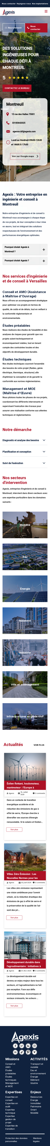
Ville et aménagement (25, 684)
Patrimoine (35, 1106)
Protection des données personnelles (16, 1140)
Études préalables (16, 326)
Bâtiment (25, 620)
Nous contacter (9, 4)
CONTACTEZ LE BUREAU (17, 88)
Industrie (25, 652)
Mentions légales (37, 1140)
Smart (33, 1109)
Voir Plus (39, 745)
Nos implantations (40, 4)
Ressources (36, 1097)
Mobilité (25, 525)
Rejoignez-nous (24, 4)
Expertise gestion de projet (10, 1119)
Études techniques (17, 359)
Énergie (25, 588)
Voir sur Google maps (23, 156)
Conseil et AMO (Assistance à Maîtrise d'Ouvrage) (24, 294)
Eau (25, 556)
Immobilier (35, 1103)
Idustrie (34, 1083)
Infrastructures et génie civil (25, 716)
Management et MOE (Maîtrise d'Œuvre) (19, 391)
